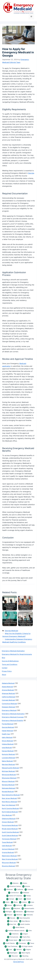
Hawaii (27, 899)
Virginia (27, 949)
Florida (27, 896)
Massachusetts (28, 908)
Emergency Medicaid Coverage (13, 717)
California (19, 889)
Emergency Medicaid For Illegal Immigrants (17, 654)
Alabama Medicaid (8, 683)
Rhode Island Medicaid (10, 829)
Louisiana (28, 905)
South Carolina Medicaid (10, 832)
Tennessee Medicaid (9, 839)
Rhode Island (12, 940)
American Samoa (14, 886)
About (4, 675)
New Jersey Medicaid (9, 798)
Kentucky (18, 905)
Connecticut (13, 892)
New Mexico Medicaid (9, 802)
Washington (12, 953)
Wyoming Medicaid (8, 866)
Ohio (29, 930)
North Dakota (18, 927)
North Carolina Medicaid (10, 808)
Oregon (24, 934)
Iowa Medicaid (7, 747)
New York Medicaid (8, 805)
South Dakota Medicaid (10, 835)
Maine (6, 908)
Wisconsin (13, 956)
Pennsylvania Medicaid (10, 825)
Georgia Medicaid (11, 631)
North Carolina (24, 924)
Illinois (15, 902)
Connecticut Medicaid (9, 704)
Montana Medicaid (8, 785)
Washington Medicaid (9, 856)
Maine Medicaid (7, 761)
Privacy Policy (7, 671)
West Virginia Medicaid (10, 859)
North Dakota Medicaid (10, 812)
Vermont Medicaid (8, 849)
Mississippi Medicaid (9, 778)
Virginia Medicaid (8, 852)
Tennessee (21, 943)
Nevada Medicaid (8, 791)
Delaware (25, 892)
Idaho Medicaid (7, 737)
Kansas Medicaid (8, 751)
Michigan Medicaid (8, 771)
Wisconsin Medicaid (9, 862)
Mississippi (29, 911)
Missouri (8, 915)
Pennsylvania (12, 937)
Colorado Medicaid (8, 700)
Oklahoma (14, 934)
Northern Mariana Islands (15, 930)
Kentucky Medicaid (8, 754)
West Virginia (24, 953)
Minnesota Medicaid (9, 775)
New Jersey (13, 921)
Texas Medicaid (7, 842)
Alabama (14, 883)
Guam (19, 899)
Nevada (11, 918)
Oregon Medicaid (8, 822)
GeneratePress (18, 962)
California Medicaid (8, 697)
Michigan (8, 911)
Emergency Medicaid (9, 710)
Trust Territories (11, 946)
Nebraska (28, 915)
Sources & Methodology (10, 661)
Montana (18, 915)
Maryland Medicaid (8, 764)
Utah (9, 949)
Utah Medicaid (7, 846)
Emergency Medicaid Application (13, 651)
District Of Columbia (14, 896)
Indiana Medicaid (8, 744)
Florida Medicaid (7, 724)
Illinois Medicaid (7, 741)
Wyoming (24, 956)
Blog (3, 658)
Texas (31, 943)
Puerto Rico (25, 937)
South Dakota (9, 943)
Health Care (6, 734)
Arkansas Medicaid (8, 693)
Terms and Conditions (9, 664)
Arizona (26, 886)
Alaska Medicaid (7, 687)
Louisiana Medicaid (8, 758)
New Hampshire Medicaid (11, 795)
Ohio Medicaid (7, 815)
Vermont (18, 949)
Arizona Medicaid (8, 690)
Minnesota (18, 911)
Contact (4, 668)
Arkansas (8, 889)
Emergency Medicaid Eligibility (12, 720)
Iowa (31, 902)
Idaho (6, 902)
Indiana (23, 902)
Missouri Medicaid (8, 781)
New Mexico (24, 921)
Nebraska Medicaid (8, 788)
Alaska (23, 883)
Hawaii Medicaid (7, 731)
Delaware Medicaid (8, 707)
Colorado (29, 889)
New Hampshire (23, 918)
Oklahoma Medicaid (8, 819)
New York (12, 924)
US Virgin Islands (26, 946)
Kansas (8, 905)
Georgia (31, 173)
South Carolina (25, 940)
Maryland (16, 908)
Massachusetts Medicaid (10, 768)
